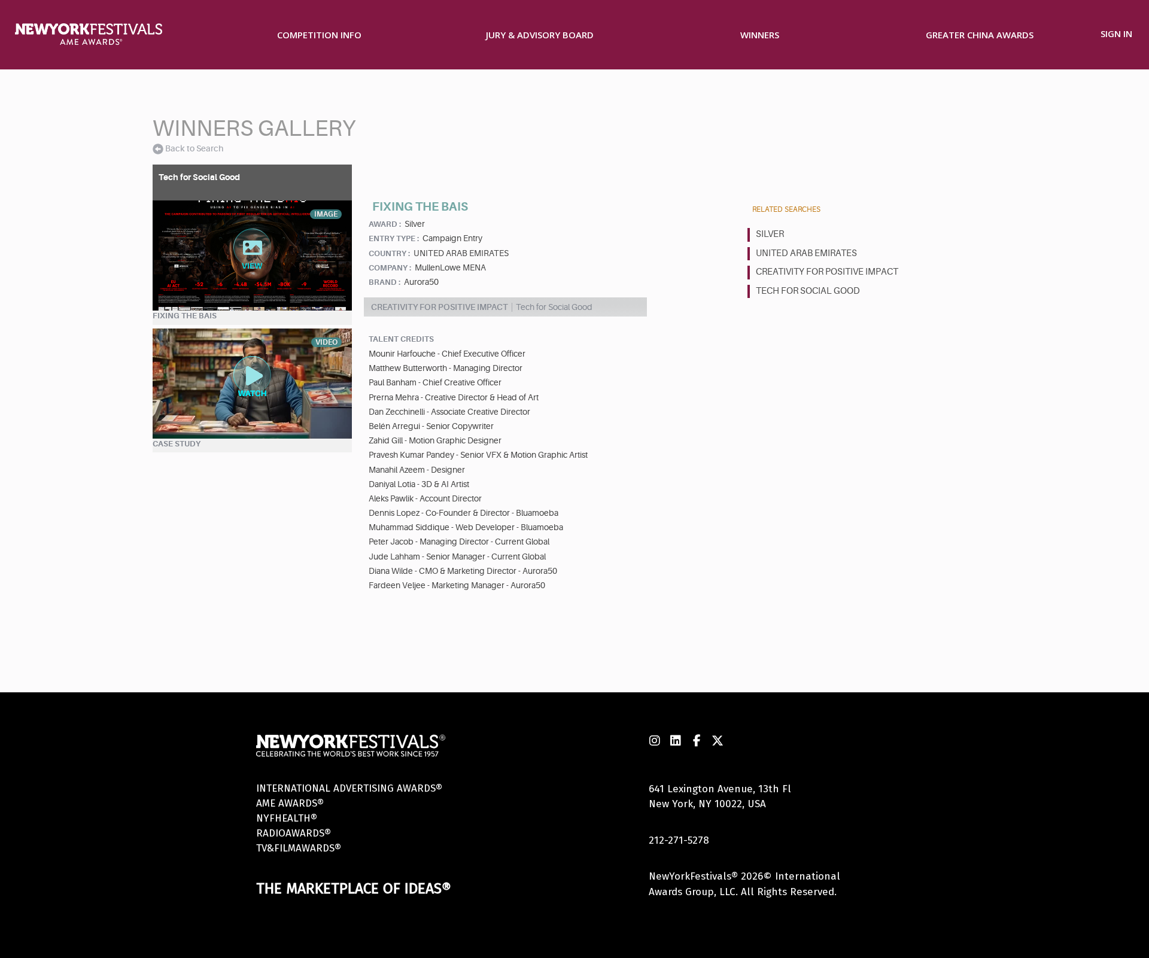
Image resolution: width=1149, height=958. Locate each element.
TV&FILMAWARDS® (298, 848)
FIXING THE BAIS (185, 315)
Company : (390, 267)
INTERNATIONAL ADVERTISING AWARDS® (349, 788)
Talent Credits (401, 338)
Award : (385, 224)
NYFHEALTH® (286, 818)
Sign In (1116, 33)
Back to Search (194, 148)
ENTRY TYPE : (394, 238)
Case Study (176, 443)
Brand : (384, 282)
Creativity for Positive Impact (827, 272)
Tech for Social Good (808, 291)
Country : (389, 253)
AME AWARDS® (290, 803)
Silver (770, 234)
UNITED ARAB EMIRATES (806, 253)
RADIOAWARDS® (293, 833)
